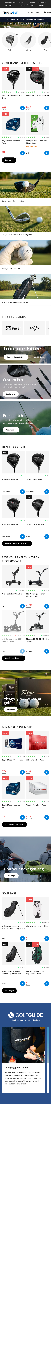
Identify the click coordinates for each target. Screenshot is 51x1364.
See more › (9, 160)
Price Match (23, 4)
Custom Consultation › (16, 357)
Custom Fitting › (37, 357)
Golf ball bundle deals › (14, 824)
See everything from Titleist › (17, 543)
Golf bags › (9, 990)
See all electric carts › (13, 658)
